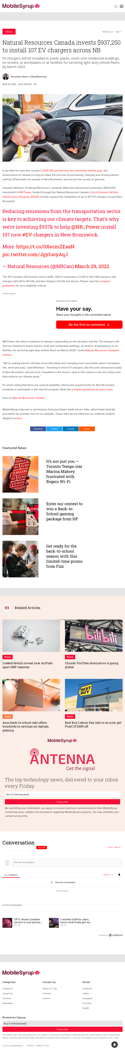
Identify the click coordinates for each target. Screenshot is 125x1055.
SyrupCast (7, 993)
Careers (46, 998)
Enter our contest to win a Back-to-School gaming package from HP (64, 511)
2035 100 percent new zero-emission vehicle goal (72, 170)
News (9, 31)
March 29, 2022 (92, 266)
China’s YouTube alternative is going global (91, 665)
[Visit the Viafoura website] (116, 935)
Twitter (54, 428)
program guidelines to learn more (92, 389)
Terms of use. (42, 1045)
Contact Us (7, 988)
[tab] (11, 875)
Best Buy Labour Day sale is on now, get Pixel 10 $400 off (93, 724)
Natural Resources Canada (28, 398)
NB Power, (26, 192)
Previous (107, 31)
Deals (7, 716)
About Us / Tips (49, 988)
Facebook (38, 428)
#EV (27, 234)
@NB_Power (85, 227)
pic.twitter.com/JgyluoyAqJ (35, 254)
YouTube (87, 1003)
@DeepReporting (38, 76)
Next (118, 31)
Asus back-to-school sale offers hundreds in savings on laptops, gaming (25, 726)
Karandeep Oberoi (20, 76)
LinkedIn (71, 428)
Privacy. (31, 1045)
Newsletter (7, 1003)
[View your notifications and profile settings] (119, 874)
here (19, 418)
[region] (62, 888)
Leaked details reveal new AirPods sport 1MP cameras (27, 665)
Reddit (87, 428)
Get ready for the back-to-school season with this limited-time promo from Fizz (64, 556)
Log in (110, 847)
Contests (6, 998)
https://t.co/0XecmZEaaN (45, 246)
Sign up (117, 847)
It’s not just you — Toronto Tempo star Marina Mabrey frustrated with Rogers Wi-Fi (64, 471)
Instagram (87, 998)
